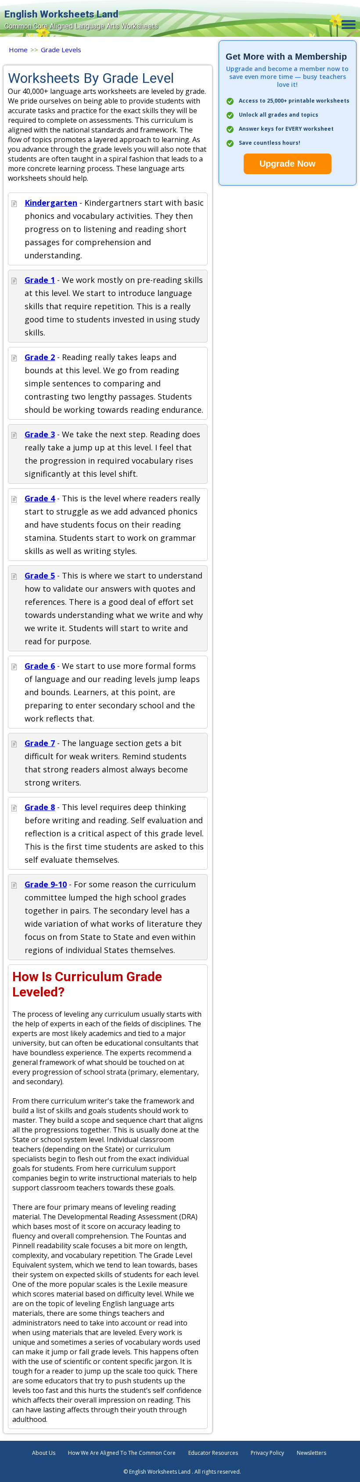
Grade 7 (40, 743)
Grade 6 (40, 666)
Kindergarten (51, 202)
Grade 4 (40, 498)
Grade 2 (40, 357)
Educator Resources (213, 1453)
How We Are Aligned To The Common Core (122, 1453)
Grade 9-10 (46, 884)
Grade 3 (40, 434)
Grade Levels (61, 49)
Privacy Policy (267, 1453)
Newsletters (311, 1453)
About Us (43, 1453)
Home (18, 49)
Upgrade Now (287, 163)
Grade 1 (40, 280)
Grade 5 (40, 575)
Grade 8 (40, 807)
